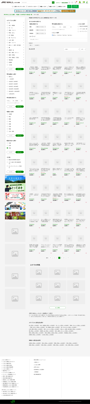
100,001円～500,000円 (14, 88)
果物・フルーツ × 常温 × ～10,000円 (77, 325)
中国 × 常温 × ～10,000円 (46, 344)
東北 (10, 116)
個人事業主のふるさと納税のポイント (11, 383)
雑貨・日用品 (12, 55)
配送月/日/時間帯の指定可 (14, 159)
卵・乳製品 (11, 35)
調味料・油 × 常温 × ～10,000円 (47, 330)
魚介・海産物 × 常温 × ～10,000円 (47, 325)
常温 (10, 148)
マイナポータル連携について (9, 372)
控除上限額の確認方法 (7, 378)
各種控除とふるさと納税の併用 (9, 381)
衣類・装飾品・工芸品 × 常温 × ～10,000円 (54, 332)
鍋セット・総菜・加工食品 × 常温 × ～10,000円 (71, 329)
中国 (10, 126)
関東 (10, 119)
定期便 (10, 62)
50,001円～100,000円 (13, 86)
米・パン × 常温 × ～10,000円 (62, 325)
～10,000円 (11, 79)
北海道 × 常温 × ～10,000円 (35, 343)
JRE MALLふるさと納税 (9, 14)
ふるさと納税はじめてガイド (9, 361)
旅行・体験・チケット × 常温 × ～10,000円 (64, 330)
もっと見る (57, 307)
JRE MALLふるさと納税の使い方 (10, 393)
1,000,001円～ (12, 93)
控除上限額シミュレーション (40, 359)
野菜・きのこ (12, 32)
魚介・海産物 (12, 25)
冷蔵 (10, 143)
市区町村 (31, 33)
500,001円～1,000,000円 (14, 91)
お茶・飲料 (11, 40)
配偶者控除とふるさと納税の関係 (10, 385)
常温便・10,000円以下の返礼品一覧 (24, 14)
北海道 (10, 114)
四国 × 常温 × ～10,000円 (58, 344)
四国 (10, 128)
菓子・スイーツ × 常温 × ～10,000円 (51, 329)
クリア (10, 69)
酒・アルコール (12, 37)
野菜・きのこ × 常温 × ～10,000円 (37, 327)
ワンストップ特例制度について (9, 374)
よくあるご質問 (37, 364)
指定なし (11, 76)
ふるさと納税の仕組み (7, 365)
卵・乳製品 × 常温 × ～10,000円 (53, 327)
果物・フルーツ (12, 30)
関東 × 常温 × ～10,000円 (59, 343)
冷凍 (10, 145)
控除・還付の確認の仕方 (8, 376)
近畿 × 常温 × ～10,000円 (34, 344)
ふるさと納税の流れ (7, 363)
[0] (75, 2)
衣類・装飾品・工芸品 (14, 57)
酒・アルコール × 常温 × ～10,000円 (68, 327)
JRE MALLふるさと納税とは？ (9, 391)
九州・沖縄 (11, 131)
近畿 (10, 124)
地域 (30, 26)
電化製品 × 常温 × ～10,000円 (70, 332)
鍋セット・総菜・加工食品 (15, 45)
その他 (10, 64)
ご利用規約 (36, 371)
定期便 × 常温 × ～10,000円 (35, 334)
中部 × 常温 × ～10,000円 (71, 343)
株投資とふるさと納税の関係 (9, 379)
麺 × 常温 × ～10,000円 (34, 330)
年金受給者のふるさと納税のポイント (11, 386)
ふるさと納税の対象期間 (8, 367)
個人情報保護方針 (37, 374)
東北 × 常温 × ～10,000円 (47, 343)
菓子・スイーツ (12, 42)
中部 (10, 121)
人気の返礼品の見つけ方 (8, 395)
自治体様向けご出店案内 (39, 369)
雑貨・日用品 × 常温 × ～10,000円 (36, 332)
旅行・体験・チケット (14, 52)
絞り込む (20, 69)
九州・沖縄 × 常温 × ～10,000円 (72, 344)
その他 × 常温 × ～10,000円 (47, 334)
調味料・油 (11, 50)
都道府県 (31, 30)
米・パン (11, 27)
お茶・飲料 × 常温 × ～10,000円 (36, 329)
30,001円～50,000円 (13, 84)
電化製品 (11, 59)
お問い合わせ (36, 367)
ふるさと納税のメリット (8, 368)
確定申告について (6, 370)
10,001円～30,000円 (13, 81)
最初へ (47, 257)
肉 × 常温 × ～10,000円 (34, 325)
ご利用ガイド (36, 362)
